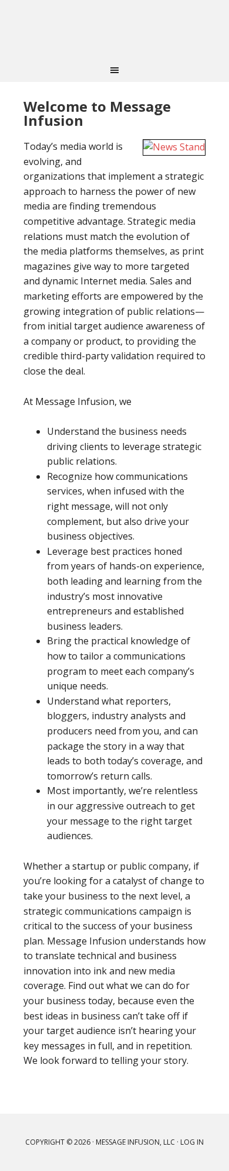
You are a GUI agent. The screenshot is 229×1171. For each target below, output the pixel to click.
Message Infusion (114, 29)
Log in (192, 1142)
